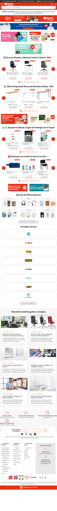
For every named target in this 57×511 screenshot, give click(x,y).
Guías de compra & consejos (17, 452)
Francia (26, 451)
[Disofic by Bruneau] (28, 18)
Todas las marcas (17, 455)
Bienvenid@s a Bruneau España (5, 450)
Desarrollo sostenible (4, 465)
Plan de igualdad (5, 453)
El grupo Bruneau (5, 448)
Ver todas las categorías (28, 221)
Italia (25, 458)
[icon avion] (45, 430)
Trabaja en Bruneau (4, 472)
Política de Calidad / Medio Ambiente (47, 482)
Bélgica (26, 453)
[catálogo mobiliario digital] (39, 187)
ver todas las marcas (28, 303)
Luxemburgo (27, 457)
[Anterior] (4, 69)
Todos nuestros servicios (17, 459)
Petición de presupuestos (16, 448)
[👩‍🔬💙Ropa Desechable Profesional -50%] (28, 26)
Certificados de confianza (5, 461)
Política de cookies (6, 482)
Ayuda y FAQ (16, 457)
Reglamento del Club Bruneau (28, 484)
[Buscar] (53, 7)
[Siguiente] (53, 69)
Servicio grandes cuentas (17, 463)
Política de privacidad (16, 482)
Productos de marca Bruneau (5, 457)
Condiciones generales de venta (30, 482)
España (26, 455)
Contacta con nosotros (28, 448)
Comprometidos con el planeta (5, 468)
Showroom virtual (5, 455)
